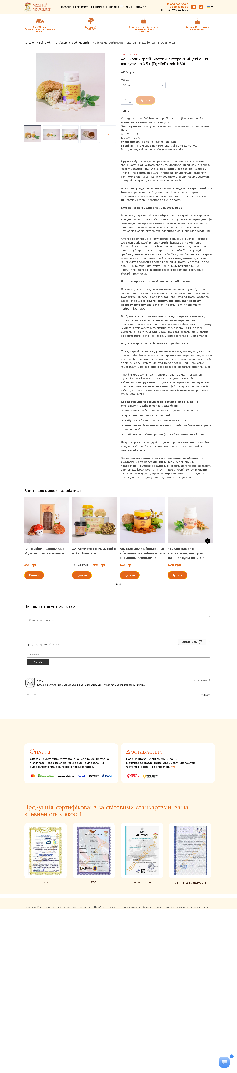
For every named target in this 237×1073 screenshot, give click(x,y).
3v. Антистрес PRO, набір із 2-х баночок (94, 551)
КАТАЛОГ (65, 7)
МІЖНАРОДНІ (99, 7)
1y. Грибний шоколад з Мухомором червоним (44, 551)
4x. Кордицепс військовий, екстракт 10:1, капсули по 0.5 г (186, 553)
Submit (38, 662)
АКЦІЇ (129, 7)
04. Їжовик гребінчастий (72, 42)
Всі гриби (45, 42)
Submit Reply (189, 641)
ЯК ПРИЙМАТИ (81, 7)
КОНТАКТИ (140, 7)
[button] (193, 7)
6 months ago (200, 680)
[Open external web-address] (91, 21)
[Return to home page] (37, 7)
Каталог (29, 42)
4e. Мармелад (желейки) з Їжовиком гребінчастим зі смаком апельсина (142, 553)
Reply (207, 695)
